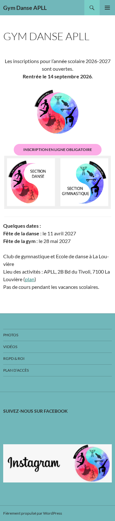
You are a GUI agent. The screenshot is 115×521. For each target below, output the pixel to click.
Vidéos (10, 346)
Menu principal (107, 7)
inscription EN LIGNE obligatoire (57, 149)
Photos (10, 334)
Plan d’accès (16, 370)
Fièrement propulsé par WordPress (32, 513)
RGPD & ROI (14, 358)
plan (29, 279)
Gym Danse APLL (25, 7)
